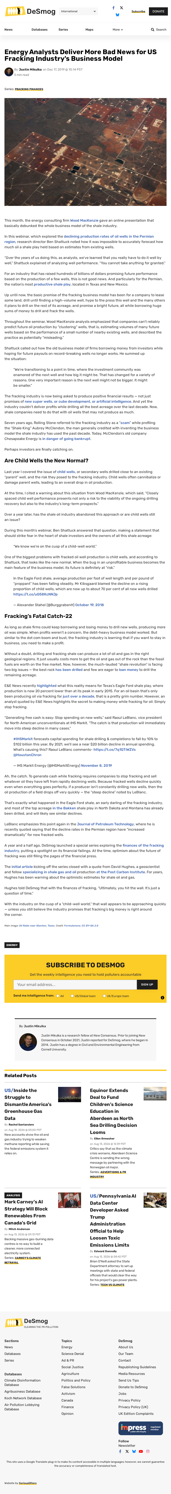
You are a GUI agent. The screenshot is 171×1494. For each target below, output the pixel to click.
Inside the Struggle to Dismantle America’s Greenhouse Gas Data (28, 1104)
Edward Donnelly (105, 1251)
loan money (129, 670)
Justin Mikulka (30, 69)
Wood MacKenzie (84, 220)
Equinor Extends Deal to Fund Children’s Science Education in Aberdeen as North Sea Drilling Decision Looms (113, 1111)
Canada (67, 1400)
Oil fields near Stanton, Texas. (37, 925)
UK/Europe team (118, 996)
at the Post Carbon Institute (120, 872)
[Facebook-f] (113, 7)
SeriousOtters (28, 1483)
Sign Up (147, 984)
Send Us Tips (128, 1380)
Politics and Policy (75, 1380)
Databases (12, 1354)
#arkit (23, 739)
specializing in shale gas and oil (49, 872)
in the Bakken (65, 808)
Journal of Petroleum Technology (105, 824)
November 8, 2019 (96, 765)
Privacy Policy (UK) (133, 1407)
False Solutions (73, 1387)
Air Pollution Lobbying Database (21, 1407)
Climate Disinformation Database (22, 1382)
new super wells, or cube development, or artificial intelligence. (78, 401)
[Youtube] (141, 1451)
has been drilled (69, 670)
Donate (158, 11)
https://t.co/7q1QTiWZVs (115, 749)
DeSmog (41, 11)
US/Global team (85, 996)
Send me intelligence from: (33, 995)
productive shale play (52, 284)
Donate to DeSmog (133, 1387)
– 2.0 (90, 925)
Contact (124, 1360)
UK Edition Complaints (136, 1414)
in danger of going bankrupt (66, 439)
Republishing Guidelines (137, 1367)
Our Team (125, 1354)
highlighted (47, 686)
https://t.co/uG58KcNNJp (35, 594)
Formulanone (72, 925)
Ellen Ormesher (104, 1138)
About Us (125, 1347)
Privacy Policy (129, 1400)
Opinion (67, 1414)
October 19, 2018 (89, 605)
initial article (22, 867)
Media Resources (131, 1374)
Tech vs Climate (112, 1284)
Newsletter (126, 1446)
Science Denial (72, 1354)
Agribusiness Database (22, 1391)
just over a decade (78, 696)
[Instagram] (148, 1451)
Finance (67, 1407)
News (8, 1347)
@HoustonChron (27, 755)
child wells (66, 472)
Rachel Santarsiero (21, 1124)
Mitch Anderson (19, 1229)
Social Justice (72, 1367)
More (116, 30)
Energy (12, 945)
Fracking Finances (29, 89)
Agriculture (70, 1374)
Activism (68, 1394)
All (62, 996)
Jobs (122, 1394)
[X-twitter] (121, 7)
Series (9, 1360)
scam (125, 423)
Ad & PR (67, 1360)
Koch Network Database (23, 1398)
